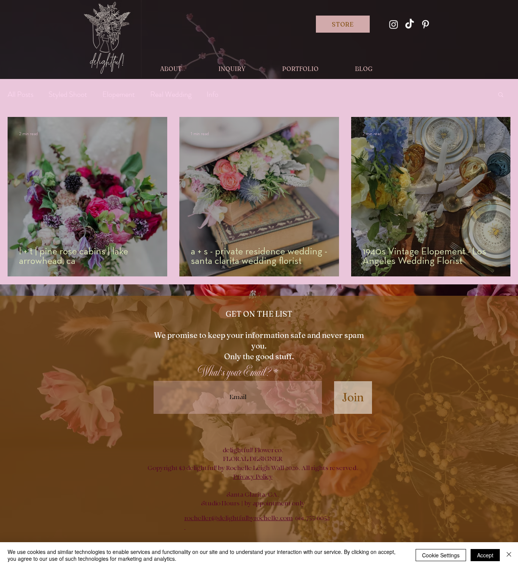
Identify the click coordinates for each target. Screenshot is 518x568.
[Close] (508, 555)
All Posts (20, 94)
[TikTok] (409, 24)
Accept (485, 555)
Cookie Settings (441, 555)
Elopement (118, 94)
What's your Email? (234, 372)
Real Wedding (171, 94)
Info (212, 94)
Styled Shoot (68, 94)
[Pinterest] (425, 24)
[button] (500, 95)
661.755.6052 (312, 518)
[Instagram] (393, 24)
